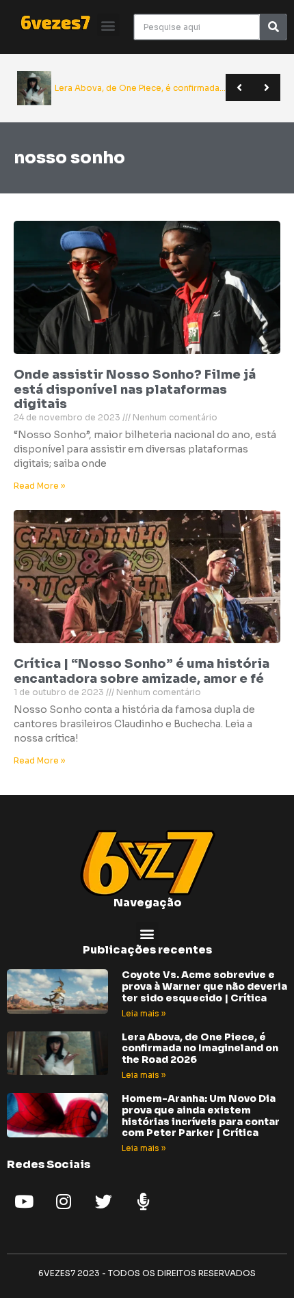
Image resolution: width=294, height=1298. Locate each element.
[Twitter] (103, 1201)
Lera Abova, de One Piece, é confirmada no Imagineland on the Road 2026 (200, 1048)
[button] (108, 25)
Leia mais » (143, 1013)
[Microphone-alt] (143, 1201)
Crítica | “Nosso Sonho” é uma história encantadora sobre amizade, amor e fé (141, 671)
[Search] (273, 27)
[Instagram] (63, 1201)
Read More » (39, 486)
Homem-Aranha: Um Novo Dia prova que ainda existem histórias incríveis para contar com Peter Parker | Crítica (201, 1115)
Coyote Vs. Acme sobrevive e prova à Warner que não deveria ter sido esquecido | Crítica (204, 986)
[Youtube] (24, 1201)
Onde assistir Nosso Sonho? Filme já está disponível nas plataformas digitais (135, 389)
